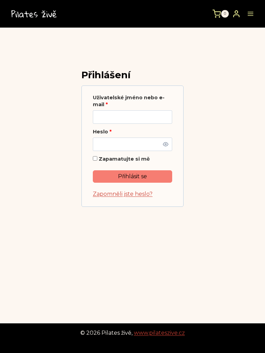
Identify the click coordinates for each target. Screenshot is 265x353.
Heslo (104, 131)
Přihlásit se (132, 176)
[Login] (236, 13)
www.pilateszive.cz (159, 333)
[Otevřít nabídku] (250, 13)
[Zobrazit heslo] (165, 144)
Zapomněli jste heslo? (123, 194)
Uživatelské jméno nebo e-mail (129, 101)
